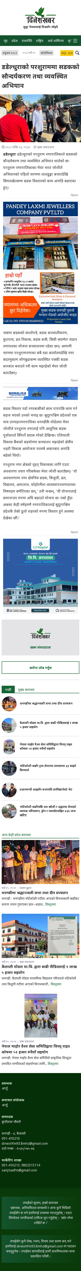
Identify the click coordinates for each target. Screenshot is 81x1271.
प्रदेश (15, 41)
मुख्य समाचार (26, 690)
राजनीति (27, 41)
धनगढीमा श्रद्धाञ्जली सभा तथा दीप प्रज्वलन (46, 704)
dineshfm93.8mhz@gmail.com (40, 1246)
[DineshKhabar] (40, 15)
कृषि (70, 41)
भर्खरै (8, 690)
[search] (77, 53)
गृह (5, 41)
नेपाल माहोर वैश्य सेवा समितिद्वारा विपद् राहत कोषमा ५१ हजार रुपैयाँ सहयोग (46, 747)
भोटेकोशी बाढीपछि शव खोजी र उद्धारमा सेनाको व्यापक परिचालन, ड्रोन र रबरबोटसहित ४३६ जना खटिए (48, 811)
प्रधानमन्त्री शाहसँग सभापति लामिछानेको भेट (46, 790)
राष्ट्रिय (39, 41)
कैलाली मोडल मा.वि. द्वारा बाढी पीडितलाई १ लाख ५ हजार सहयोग (49, 725)
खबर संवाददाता (40, 648)
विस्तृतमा (50, 905)
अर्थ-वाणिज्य (56, 41)
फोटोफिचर (46, 53)
